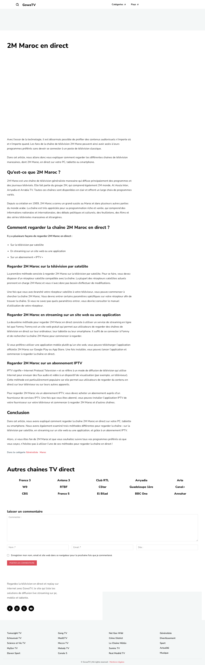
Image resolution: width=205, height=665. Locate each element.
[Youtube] (31, 608)
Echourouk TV (14, 638)
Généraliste (32, 452)
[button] (17, 4)
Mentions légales (117, 662)
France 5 (64, 494)
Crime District (116, 638)
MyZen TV (12, 648)
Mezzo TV (63, 643)
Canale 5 (62, 653)
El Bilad (102, 494)
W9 (24, 487)
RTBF (63, 487)
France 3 (25, 480)
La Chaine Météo (117, 643)
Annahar (180, 494)
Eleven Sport (13, 653)
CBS (25, 494)
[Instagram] (17, 608)
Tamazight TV (14, 633)
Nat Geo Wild (116, 633)
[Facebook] (10, 608)
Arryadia (141, 480)
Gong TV (62, 633)
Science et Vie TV (16, 643)
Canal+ (180, 487)
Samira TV (114, 648)
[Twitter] (24, 608)
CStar (102, 487)
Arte (180, 480)
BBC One (141, 494)
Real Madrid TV (117, 653)
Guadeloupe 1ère (141, 487)
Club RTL (102, 480)
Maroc (43, 452)
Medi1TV (62, 638)
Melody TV (63, 648)
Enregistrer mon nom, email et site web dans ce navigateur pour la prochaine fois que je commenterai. (61, 555)
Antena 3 (63, 480)
